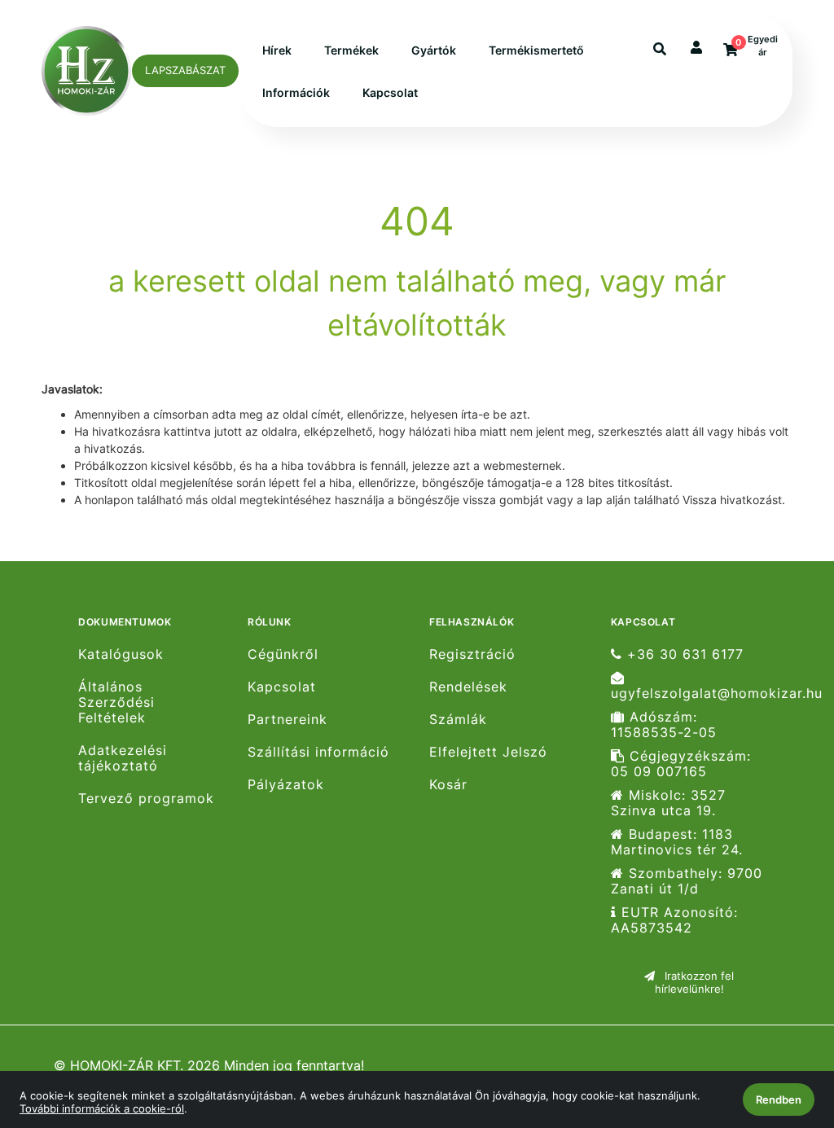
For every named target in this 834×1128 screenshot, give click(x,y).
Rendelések (468, 687)
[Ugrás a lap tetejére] (784, 1029)
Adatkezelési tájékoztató (122, 758)
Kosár (448, 784)
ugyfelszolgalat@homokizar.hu (695, 693)
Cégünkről (283, 654)
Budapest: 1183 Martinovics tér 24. (677, 842)
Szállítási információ (318, 752)
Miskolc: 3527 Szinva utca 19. (668, 803)
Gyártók (433, 50)
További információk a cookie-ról (102, 1108)
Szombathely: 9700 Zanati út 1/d (686, 881)
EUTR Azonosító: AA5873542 (674, 920)
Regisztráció (472, 654)
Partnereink (287, 719)
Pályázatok (286, 784)
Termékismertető (536, 50)
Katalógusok (121, 654)
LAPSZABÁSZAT (185, 70)
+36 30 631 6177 (683, 654)
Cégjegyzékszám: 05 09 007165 (681, 763)
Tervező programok (146, 798)
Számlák (458, 719)
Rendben (778, 1099)
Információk (296, 92)
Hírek (277, 50)
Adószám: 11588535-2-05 (664, 724)
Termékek (351, 50)
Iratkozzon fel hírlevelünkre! (695, 982)
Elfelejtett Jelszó (488, 752)
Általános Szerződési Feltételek (116, 702)
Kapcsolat (390, 92)
